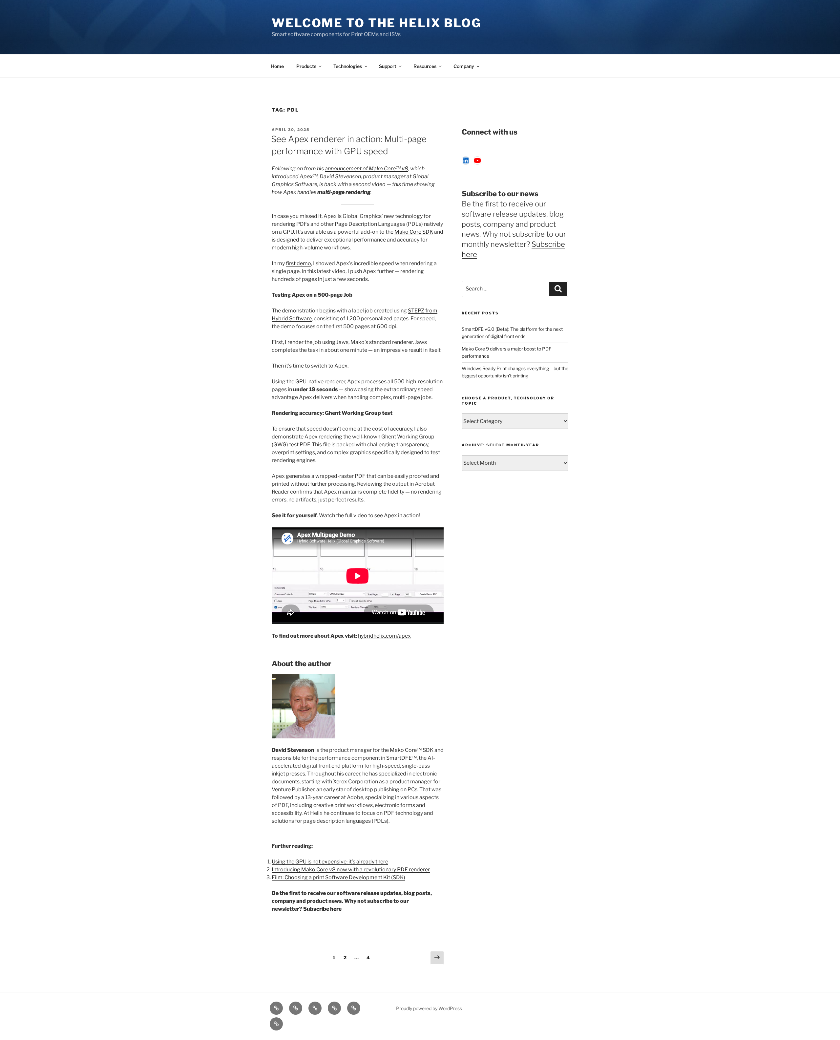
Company (463, 66)
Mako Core (403, 750)
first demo (298, 263)
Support (387, 66)
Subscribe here (322, 909)
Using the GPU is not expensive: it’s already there (330, 862)
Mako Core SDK (413, 232)
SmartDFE (399, 758)
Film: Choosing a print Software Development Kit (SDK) (338, 877)
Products (306, 66)
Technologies (347, 66)
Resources (424, 66)
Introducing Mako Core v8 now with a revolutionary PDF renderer (351, 869)
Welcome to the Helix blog (376, 23)
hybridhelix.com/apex (384, 636)
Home (277, 66)
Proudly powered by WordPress (429, 1008)
